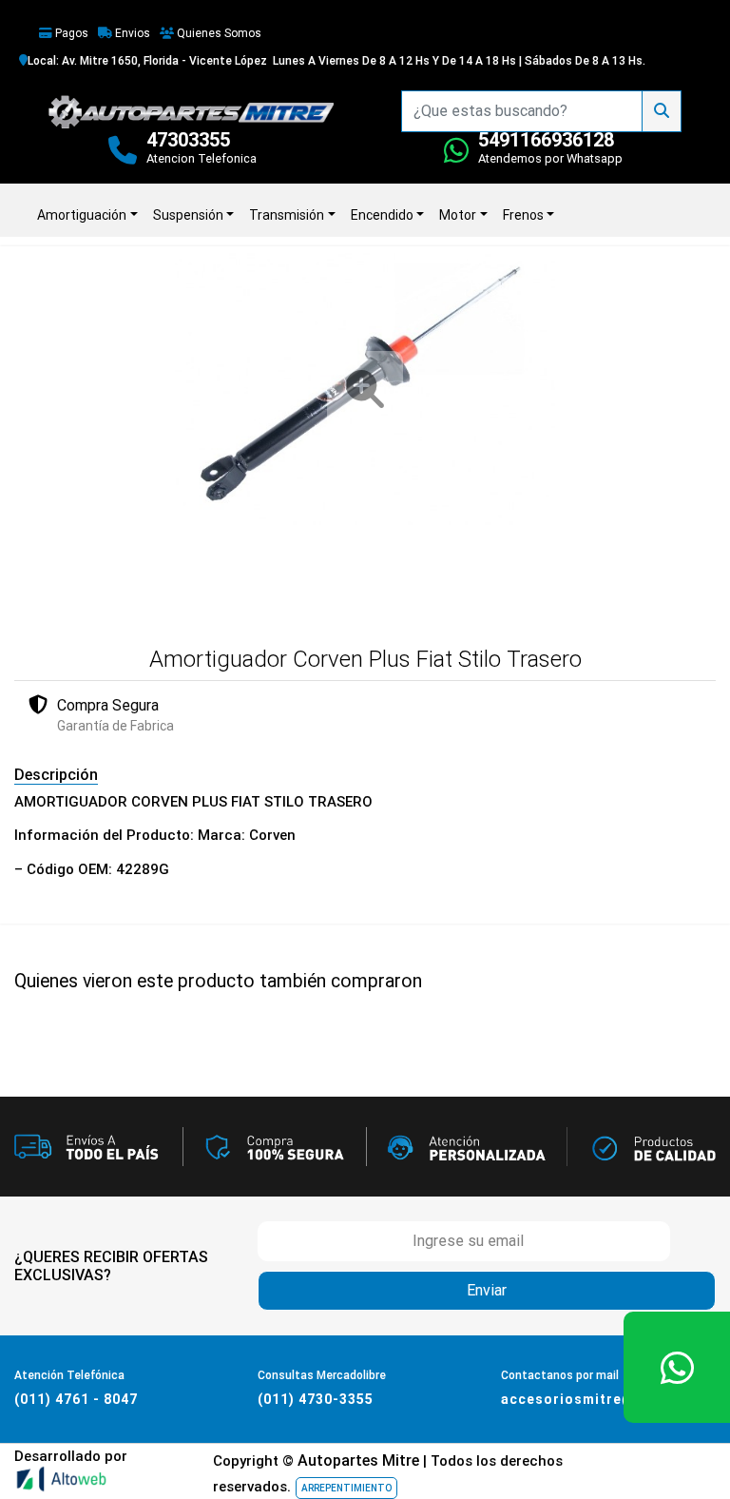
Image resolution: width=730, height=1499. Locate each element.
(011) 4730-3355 (316, 1399)
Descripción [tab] (56, 775)
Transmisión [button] (286, 215)
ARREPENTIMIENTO (346, 1488)
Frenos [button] (523, 215)
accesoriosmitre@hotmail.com (613, 1399)
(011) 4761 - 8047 (76, 1399)
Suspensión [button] (188, 215)
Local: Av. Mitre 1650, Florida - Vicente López (147, 61)
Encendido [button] (382, 215)
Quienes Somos (217, 33)
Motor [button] (457, 215)
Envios (131, 33)
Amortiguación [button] (81, 215)
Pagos (70, 33)
